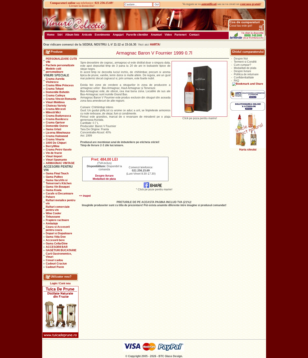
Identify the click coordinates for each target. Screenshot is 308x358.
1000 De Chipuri (56, 142)
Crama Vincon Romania (61, 98)
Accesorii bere (55, 240)
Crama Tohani (55, 88)
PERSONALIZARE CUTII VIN (61, 60)
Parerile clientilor (137, 34)
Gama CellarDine (57, 243)
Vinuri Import (54, 156)
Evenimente (102, 34)
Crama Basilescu (57, 119)
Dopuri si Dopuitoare (59, 233)
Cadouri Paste (55, 267)
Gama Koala (54, 190)
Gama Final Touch (57, 173)
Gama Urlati (53, 129)
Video (168, 34)
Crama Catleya (55, 95)
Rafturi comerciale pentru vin (58, 208)
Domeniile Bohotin (57, 92)
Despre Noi (241, 58)
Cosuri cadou (54, 260)
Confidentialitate (244, 77)
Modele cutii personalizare (54, 70)
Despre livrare (104, 175)
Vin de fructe (54, 153)
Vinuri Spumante (56, 159)
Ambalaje (52, 223)
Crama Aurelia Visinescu (55, 80)
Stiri (59, 34)
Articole (87, 34)
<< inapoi (85, 195)
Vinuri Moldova (55, 102)
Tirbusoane (53, 216)
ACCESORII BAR (57, 247)
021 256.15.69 (104, 3)
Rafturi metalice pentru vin (60, 202)
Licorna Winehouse (58, 132)
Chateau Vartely (56, 105)
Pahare (50, 196)
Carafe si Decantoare (59, 193)
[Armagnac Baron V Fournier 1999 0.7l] (199, 115)
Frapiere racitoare (57, 220)
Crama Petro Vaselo (58, 149)
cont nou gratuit (250, 4)
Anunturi (156, 34)
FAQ (236, 80)
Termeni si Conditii (245, 61)
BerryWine (53, 146)
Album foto (72, 34)
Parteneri (180, 34)
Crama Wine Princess (60, 85)
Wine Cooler (53, 213)
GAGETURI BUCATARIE (61, 250)
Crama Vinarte (55, 139)
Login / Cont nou (60, 283)
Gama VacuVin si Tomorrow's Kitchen (58, 182)
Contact (194, 34)
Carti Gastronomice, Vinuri (59, 255)
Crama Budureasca (58, 115)
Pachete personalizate (60, 65)
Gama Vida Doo (56, 236)
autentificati (209, 4)
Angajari (118, 34)
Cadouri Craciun (56, 263)
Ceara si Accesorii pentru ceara (58, 228)
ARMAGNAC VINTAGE (60, 163)
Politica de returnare (246, 74)
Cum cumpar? (242, 64)
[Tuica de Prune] (60, 337)
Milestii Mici (53, 112)
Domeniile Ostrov (57, 126)
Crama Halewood (57, 136)
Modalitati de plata (104, 178)
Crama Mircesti (56, 109)
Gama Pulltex (54, 176)
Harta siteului (247, 149)
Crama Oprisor (55, 122)
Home (51, 34)
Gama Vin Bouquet (58, 186)
